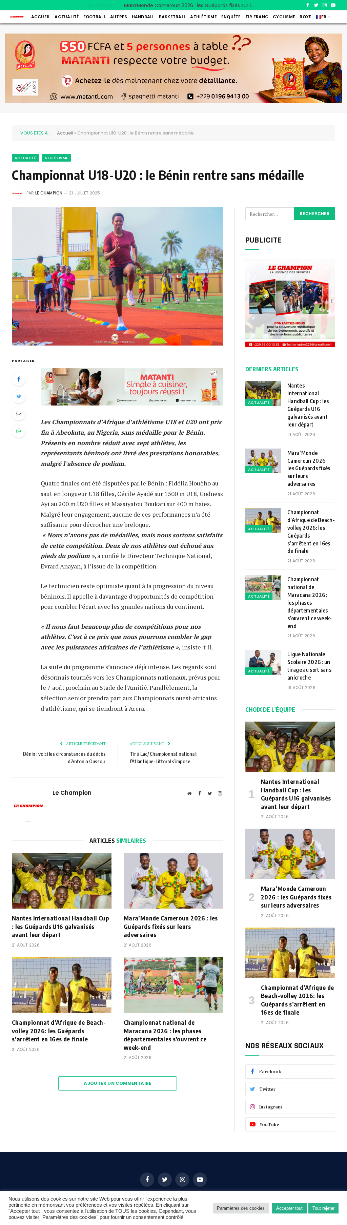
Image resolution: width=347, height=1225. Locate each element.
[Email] (18, 413)
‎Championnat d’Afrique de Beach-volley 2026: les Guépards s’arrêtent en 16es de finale (59, 1030)
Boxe (305, 17)
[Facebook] (18, 379)
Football (94, 17)
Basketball (172, 17)
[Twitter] (18, 396)
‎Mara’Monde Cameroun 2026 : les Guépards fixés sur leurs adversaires (192, 5)
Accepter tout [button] (289, 1208)
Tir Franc (256, 17)
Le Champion (49, 193)
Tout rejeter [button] (323, 1208)
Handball (143, 17)
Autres (118, 17)
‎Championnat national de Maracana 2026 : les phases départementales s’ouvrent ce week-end (165, 1034)
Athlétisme (203, 17)
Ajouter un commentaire (117, 1083)
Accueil (40, 17)
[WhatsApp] (18, 431)
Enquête (231, 17)
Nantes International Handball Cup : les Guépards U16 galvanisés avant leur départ (60, 926)
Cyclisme (284, 17)
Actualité (67, 17)
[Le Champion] (17, 17)
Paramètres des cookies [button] (241, 1208)
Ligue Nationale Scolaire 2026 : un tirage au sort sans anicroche (309, 666)
